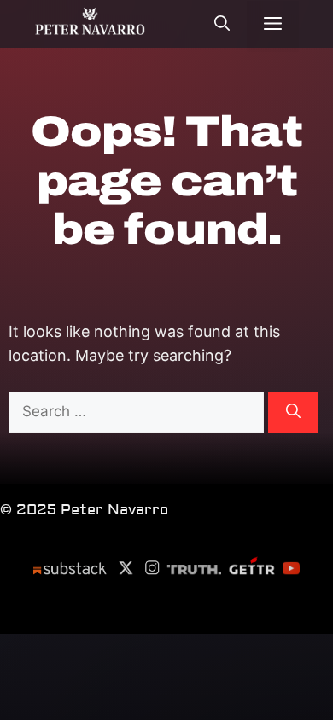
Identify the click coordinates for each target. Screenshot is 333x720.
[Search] (293, 412)
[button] (222, 26)
